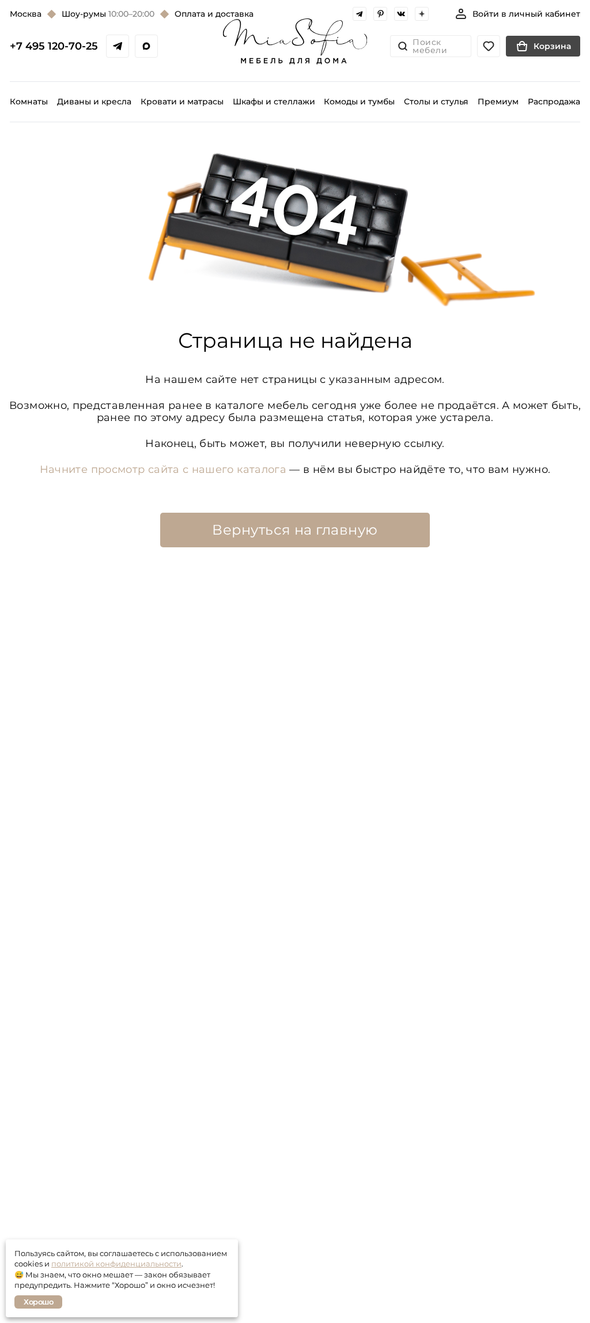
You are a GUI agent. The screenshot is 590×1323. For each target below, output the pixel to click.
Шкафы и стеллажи (274, 101)
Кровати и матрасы (182, 101)
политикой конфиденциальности (116, 1263)
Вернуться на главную (295, 529)
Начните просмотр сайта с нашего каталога (163, 469)
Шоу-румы (108, 13)
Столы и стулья (436, 101)
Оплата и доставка (214, 13)
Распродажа (554, 101)
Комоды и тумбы (359, 101)
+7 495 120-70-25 (54, 46)
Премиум (498, 101)
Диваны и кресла (94, 101)
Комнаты (29, 101)
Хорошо (38, 1301)
